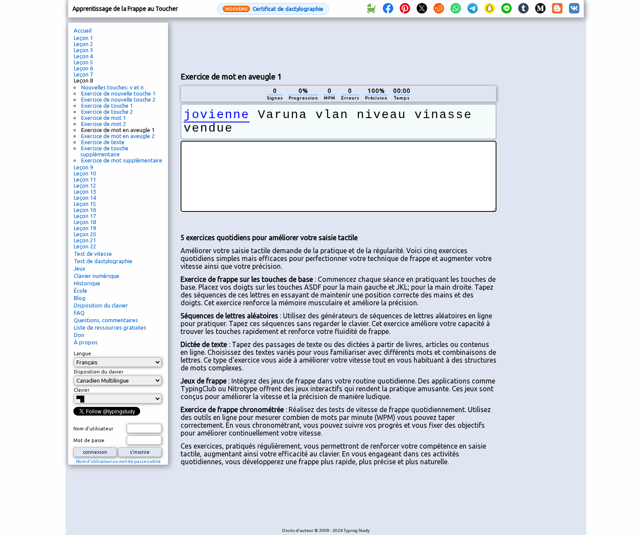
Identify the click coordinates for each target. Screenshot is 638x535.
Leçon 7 (83, 74)
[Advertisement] (339, 43)
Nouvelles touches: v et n (112, 87)
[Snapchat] (489, 8)
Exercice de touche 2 (107, 112)
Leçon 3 (83, 50)
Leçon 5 (83, 62)
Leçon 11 (85, 179)
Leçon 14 (85, 198)
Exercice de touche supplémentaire (104, 151)
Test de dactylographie (103, 261)
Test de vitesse (93, 254)
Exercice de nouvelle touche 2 (118, 99)
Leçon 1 (83, 38)
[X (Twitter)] (422, 8)
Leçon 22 (85, 246)
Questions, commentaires (106, 320)
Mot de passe (89, 440)
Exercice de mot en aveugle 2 (118, 136)
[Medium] (540, 8)
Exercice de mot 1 (103, 118)
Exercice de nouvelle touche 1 (118, 93)
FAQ (79, 313)
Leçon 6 (83, 68)
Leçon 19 (85, 228)
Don (79, 335)
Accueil (83, 30)
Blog (80, 298)
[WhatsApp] (456, 8)
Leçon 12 (85, 185)
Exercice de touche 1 (107, 105)
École (80, 290)
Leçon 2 (83, 44)
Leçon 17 (85, 216)
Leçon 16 (85, 210)
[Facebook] (388, 8)
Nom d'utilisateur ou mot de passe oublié (118, 461)
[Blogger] (557, 8)
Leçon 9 (83, 167)
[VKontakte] (574, 8)
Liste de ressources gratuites (110, 327)
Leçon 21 (85, 240)
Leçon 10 (85, 173)
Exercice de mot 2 (103, 124)
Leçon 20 (85, 234)
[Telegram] (472, 8)
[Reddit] (439, 8)
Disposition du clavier (101, 305)
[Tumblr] (523, 8)
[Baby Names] (371, 8)
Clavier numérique (96, 276)
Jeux (80, 268)
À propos (86, 342)
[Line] (506, 8)
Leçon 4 (83, 56)
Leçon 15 (85, 204)
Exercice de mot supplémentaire (121, 160)
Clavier (81, 390)
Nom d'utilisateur (93, 428)
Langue (82, 353)
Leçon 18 (85, 222)
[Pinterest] (405, 8)
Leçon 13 (85, 191)
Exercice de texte (103, 142)
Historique (87, 283)
